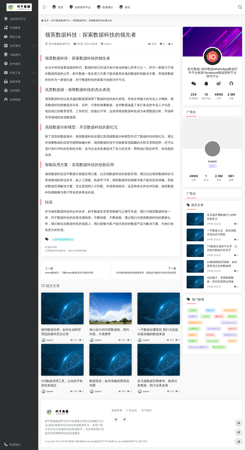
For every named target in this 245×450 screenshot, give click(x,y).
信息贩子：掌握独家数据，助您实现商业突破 (220, 279)
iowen (107, 43)
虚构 (192, 334)
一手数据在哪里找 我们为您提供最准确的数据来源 (157, 332)
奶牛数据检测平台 (60, 20)
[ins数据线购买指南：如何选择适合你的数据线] (195, 266)
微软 (219, 316)
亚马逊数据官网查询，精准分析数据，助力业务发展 (157, 383)
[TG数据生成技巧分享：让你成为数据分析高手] (195, 250)
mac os (212, 341)
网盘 (210, 310)
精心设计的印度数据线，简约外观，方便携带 (109, 332)
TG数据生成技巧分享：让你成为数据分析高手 (222, 248)
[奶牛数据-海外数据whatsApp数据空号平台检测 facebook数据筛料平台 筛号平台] (57, 413)
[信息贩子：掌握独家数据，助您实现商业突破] (195, 282)
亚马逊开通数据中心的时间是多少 (221, 216)
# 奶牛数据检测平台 (63, 239)
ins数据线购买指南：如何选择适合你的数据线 (222, 263)
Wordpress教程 (198, 347)
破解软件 (195, 322)
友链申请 (116, 410)
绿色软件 (230, 334)
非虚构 (194, 328)
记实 (210, 334)
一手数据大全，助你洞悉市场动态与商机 (221, 232)
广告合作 (131, 410)
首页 (46, 20)
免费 (192, 316)
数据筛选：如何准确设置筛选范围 (109, 383)
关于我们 (146, 410)
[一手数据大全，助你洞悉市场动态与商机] (195, 235)
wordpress (229, 322)
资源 (192, 341)
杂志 (232, 341)
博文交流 (219, 347)
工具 (205, 316)
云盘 (192, 310)
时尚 (232, 328)
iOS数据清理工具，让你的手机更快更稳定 (62, 383)
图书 (232, 316)
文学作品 (230, 310)
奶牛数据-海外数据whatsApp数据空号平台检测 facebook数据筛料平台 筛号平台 (106, 441)
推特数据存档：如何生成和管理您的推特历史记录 (61, 332)
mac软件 (214, 328)
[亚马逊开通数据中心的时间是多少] (195, 219)
